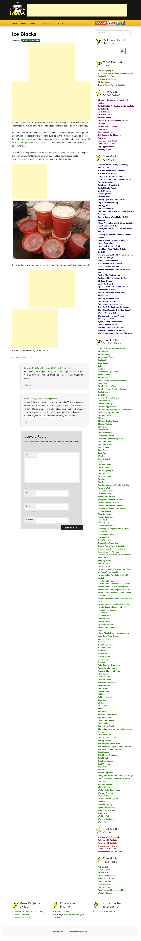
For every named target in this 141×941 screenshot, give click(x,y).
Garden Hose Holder (106, 525)
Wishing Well (103, 816)
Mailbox (101, 641)
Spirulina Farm (104, 717)
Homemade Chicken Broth (109, 246)
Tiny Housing (103, 752)
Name (30, 493)
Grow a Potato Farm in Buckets (111, 85)
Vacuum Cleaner (105, 784)
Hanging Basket (104, 560)
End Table (102, 482)
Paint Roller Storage (106, 143)
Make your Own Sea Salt (108, 266)
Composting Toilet (106, 435)
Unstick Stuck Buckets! (108, 324)
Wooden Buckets (105, 893)
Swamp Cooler (104, 740)
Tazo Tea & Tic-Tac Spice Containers (113, 307)
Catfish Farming (105, 403)
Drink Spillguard (105, 476)
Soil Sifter (102, 711)
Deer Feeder (103, 461)
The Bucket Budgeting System (111, 315)
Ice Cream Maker (105, 615)
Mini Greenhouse (105, 644)
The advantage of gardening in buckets (114, 746)
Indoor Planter (104, 618)
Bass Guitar (103, 363)
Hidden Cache (104, 566)
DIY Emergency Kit (106, 70)
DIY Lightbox (103, 473)
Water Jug (102, 801)
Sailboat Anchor (105, 697)
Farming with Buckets (107, 843)
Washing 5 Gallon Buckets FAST (112, 327)
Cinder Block (103, 429)
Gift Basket (102, 531)
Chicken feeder (104, 418)
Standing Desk (104, 723)
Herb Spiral (103, 563)
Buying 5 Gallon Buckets (108, 397)
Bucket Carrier (104, 392)
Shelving (102, 702)
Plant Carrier (103, 673)
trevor (45, 350)
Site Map (84, 931)
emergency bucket (29, 142)
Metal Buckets (104, 884)
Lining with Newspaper (108, 260)
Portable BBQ (104, 676)
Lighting (101, 630)
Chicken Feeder (104, 415)
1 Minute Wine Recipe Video (110, 837)
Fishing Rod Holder (106, 496)
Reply (28, 385)
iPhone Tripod (104, 621)
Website (29, 519)
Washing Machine (105, 793)
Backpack (102, 360)
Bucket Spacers (104, 190)
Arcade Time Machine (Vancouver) (29, 911)
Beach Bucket (104, 869)
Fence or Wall (104, 488)
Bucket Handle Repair (107, 188)
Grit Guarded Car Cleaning (109, 135)
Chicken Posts (104, 196)
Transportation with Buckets (110, 851)
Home (14, 23)
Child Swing (103, 426)
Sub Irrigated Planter (107, 301)
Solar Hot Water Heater (107, 714)
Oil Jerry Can (103, 659)
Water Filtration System (108, 798)
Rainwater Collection (107, 682)
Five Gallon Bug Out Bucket (110, 505)
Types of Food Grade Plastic (110, 321)
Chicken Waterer (105, 424)
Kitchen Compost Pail (107, 627)
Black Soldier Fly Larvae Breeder (112, 380)
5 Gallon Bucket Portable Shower (112, 348)
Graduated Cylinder (106, 534)
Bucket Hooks (104, 111)
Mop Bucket (103, 650)
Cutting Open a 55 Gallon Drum (111, 199)
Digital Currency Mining (108, 202)
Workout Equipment (106, 819)
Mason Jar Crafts (22, 914)
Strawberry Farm (105, 734)
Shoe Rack (102, 705)
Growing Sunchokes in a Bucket (111, 548)
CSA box (101, 455)
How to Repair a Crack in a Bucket (112, 607)
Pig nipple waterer (106, 146)
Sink (100, 708)
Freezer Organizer (105, 517)
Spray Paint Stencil (106, 720)
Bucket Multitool (105, 114)
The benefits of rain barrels (109, 749)
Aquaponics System (106, 357)
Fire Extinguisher (105, 490)
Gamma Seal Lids (105, 132)
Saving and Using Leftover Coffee (112, 278)
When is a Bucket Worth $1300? (111, 330)
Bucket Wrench (104, 117)
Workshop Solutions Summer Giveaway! (115, 333)
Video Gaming (104, 787)
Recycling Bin (104, 685)
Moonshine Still (105, 647)
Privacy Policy (58, 931)
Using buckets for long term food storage (115, 775)
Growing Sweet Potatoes (108, 551)
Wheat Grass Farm (106, 807)
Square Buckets (104, 887)
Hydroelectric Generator (108, 609)
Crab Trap (102, 453)
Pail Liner (102, 138)
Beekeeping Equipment (108, 371)
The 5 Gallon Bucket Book (109, 743)
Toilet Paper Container (107, 755)
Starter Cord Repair (106, 726)
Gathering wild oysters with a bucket (113, 528)
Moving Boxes (104, 656)
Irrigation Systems (106, 624)
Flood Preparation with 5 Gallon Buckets (115, 223)
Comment (30, 455)
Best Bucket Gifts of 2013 (108, 185)
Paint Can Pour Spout (107, 140)
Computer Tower (105, 444)
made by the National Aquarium (61, 152)
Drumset (101, 479)
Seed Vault (102, 700)
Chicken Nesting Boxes (108, 421)
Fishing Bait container (107, 126)
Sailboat (101, 694)
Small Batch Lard (105, 283)
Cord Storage (103, 447)
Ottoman (101, 662)
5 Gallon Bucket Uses (31, 40)
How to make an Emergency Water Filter (115, 589)
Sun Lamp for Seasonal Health (111, 304)
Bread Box (102, 383)
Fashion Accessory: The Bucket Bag (113, 485)
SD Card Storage (105, 281)
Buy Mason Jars (62, 911)
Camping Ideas (104, 193)
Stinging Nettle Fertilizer (108, 298)
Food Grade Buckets (106, 878)
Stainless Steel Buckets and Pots (112, 890)
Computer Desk (104, 441)
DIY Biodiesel (104, 467)
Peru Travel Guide (22, 917)
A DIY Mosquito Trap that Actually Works (115, 73)
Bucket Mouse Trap (106, 76)
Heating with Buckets (107, 848)
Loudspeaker (103, 639)
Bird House (103, 377)
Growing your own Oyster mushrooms (114, 554)
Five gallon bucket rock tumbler (111, 499)
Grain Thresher (104, 540)
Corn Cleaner (103, 450)
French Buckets (104, 881)
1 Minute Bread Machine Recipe (111, 170)
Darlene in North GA (32, 368)
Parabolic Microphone (107, 668)
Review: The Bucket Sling (109, 275)
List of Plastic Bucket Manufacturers (113, 633)
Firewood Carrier (105, 493)
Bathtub (101, 366)
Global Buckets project (105, 911)
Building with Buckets (107, 840)
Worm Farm (103, 822)
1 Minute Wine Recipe (107, 79)
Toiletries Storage (105, 761)
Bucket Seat (103, 395)
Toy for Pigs (103, 766)
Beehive (101, 368)
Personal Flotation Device (109, 671)
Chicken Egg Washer (107, 406)
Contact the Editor (73, 931)
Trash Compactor (105, 772)
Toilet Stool (103, 758)
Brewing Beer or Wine (107, 386)
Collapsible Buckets (106, 875)
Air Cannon (103, 351)
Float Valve (102, 129)
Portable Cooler (104, 679)
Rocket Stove (103, 691)
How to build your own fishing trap (113, 586)
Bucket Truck (103, 872)
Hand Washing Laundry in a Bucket (113, 240)
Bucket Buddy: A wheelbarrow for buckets (116, 106)
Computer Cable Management (110, 438)
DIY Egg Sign (104, 205)
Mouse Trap (103, 653)
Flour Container (104, 514)
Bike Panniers (104, 374)
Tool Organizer (104, 149)
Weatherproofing (105, 804)
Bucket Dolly (103, 109)
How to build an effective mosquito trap (115, 583)
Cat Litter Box (104, 400)
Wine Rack (102, 813)
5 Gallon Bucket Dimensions (110, 176)
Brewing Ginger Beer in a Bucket (112, 389)
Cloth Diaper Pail (105, 432)
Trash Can (102, 769)
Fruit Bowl (102, 519)
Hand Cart (102, 557)
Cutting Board (104, 459)
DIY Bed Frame (104, 464)
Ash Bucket (103, 867)
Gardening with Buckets (108, 845)
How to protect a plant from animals (113, 604)
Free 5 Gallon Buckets (107, 225)
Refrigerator (103, 688)
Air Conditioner (104, 82)
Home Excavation (105, 243)
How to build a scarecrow (109, 580)
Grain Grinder (104, 537)
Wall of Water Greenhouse (109, 790)
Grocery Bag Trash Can (108, 543)
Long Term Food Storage (108, 636)
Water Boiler (103, 795)
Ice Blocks (102, 612)
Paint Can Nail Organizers (109, 665)
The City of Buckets (106, 318)
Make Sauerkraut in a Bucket (110, 263)
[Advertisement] (77, 10)
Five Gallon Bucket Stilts (108, 502)
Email (30, 507)
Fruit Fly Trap (103, 522)
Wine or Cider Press (106, 810)
